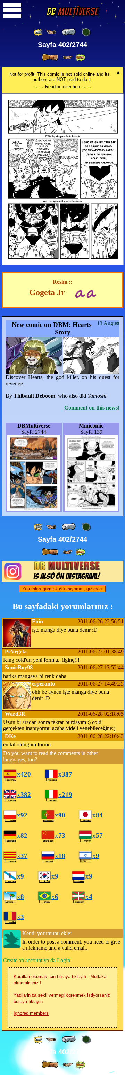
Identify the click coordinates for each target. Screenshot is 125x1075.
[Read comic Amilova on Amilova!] (91, 293)
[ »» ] (80, 57)
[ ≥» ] (67, 57)
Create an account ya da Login (36, 960)
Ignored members (31, 1013)
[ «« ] (38, 32)
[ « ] (68, 32)
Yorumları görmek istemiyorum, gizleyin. (62, 588)
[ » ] (50, 57)
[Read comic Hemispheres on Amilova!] (80, 293)
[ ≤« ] (51, 32)
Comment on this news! (91, 408)
